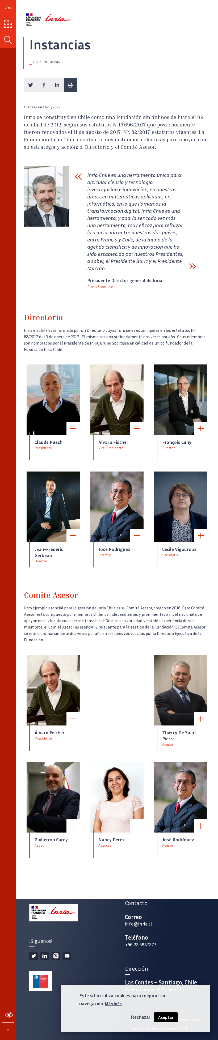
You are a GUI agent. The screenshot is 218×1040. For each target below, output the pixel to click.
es (8, 1030)
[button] (30, 85)
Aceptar (166, 1017)
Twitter (33, 956)
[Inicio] (48, 19)
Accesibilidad (9, 1015)
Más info (113, 1003)
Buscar (8, 40)
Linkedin (44, 956)
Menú (8, 8)
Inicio (33, 62)
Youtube (67, 956)
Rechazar (140, 1017)
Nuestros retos (8, 24)
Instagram (56, 956)
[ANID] (40, 981)
